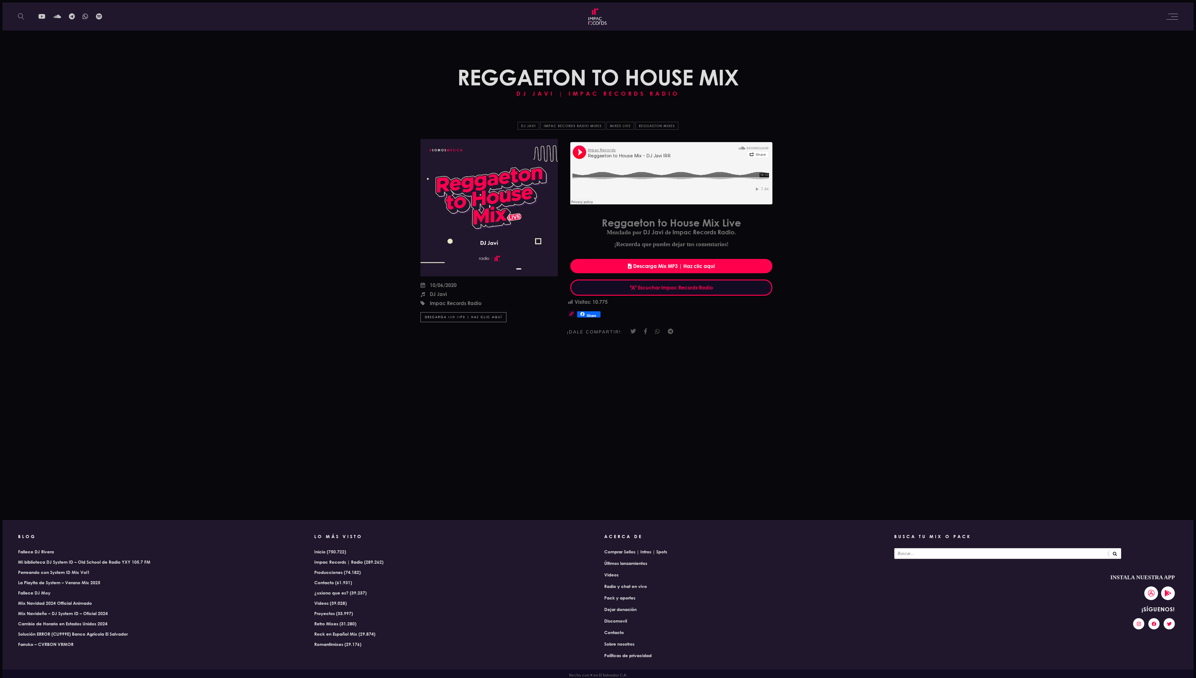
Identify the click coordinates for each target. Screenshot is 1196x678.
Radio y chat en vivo (625, 586)
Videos (321, 603)
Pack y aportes (619, 597)
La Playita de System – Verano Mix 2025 (59, 582)
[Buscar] (1114, 553)
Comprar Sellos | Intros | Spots (635, 551)
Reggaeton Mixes (657, 125)
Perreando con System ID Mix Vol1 (54, 572)
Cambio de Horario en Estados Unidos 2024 (62, 623)
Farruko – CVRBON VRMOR (46, 644)
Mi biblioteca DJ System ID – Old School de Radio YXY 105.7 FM (84, 562)
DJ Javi (528, 125)
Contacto (324, 582)
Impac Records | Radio (338, 562)
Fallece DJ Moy (34, 592)
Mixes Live (620, 125)
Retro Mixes (326, 623)
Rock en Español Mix (335, 634)
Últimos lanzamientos (625, 563)
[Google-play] (1168, 593)
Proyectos (324, 613)
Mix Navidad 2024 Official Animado (55, 603)
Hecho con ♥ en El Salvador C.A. (598, 674)
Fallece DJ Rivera (36, 551)
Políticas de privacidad (628, 655)
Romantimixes (328, 644)
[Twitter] (1169, 623)
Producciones (328, 572)
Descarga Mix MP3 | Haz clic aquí (463, 317)
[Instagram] (1138, 623)
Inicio (319, 551)
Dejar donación (620, 609)
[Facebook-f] (1154, 623)
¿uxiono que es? (331, 592)
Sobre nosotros (619, 644)
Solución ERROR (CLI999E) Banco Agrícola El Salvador (73, 634)
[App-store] (1151, 593)
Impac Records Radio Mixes (573, 125)
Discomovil (615, 620)
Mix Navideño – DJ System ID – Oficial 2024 (63, 613)
